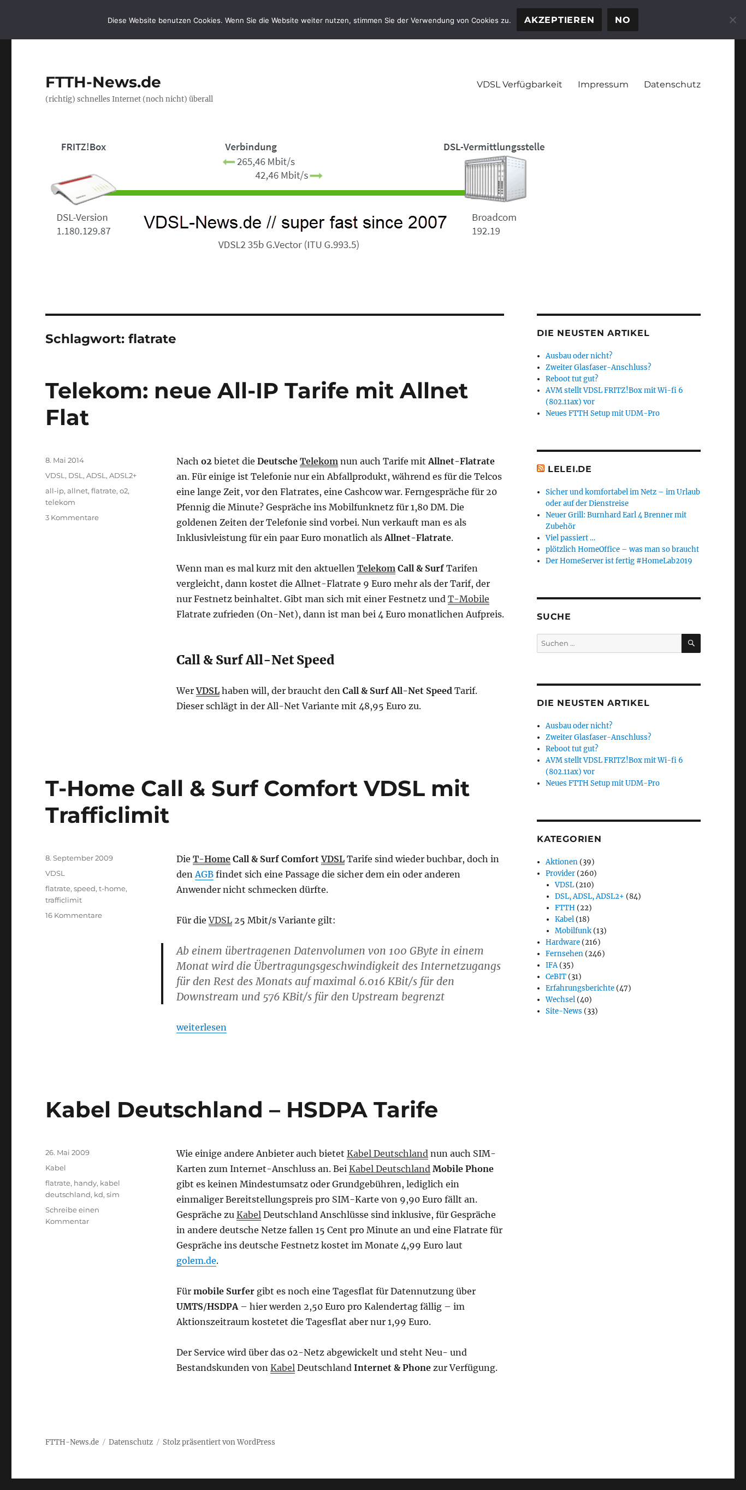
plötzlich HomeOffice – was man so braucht (622, 549)
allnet (77, 490)
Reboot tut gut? (572, 379)
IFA (552, 965)
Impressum (603, 84)
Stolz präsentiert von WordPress (219, 1442)
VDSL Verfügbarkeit (520, 84)
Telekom (319, 461)
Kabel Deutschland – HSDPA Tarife (241, 1109)
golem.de (196, 1260)
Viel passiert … (570, 538)
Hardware (563, 942)
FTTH (565, 907)
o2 (124, 490)
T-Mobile (468, 598)
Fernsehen (564, 953)
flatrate (103, 490)
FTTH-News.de (103, 82)
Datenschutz (672, 84)
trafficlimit (63, 900)
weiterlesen (201, 1027)
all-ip (54, 490)
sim (113, 1194)
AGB (204, 874)
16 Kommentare (73, 915)
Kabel (248, 1214)
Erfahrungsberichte (580, 988)
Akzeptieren (559, 20)
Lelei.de (570, 469)
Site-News (564, 1011)
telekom (60, 502)
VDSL (208, 690)
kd (98, 1194)
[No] (732, 19)
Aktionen (562, 862)
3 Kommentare (72, 517)
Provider (560, 873)
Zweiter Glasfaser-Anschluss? (598, 367)
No (623, 20)
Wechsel (560, 999)
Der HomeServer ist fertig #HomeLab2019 (619, 561)
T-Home (211, 858)
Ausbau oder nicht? (579, 356)
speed (85, 888)
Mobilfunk (573, 930)
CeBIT (556, 976)
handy (85, 1183)
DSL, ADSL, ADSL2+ (102, 475)
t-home (112, 888)
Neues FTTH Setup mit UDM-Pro (603, 413)
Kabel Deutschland (387, 1153)
